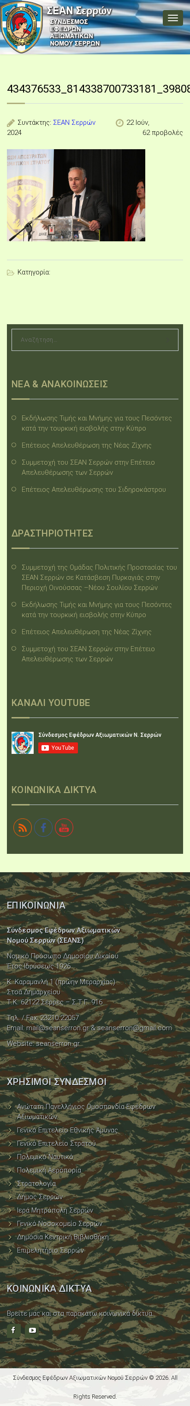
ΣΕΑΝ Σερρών (74, 122)
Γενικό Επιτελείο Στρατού (56, 1143)
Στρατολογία (36, 1183)
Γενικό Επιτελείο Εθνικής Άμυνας (67, 1130)
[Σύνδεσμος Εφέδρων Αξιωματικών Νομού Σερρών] (56, 27)
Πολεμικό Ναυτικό (45, 1157)
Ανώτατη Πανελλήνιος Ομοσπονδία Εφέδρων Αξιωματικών (86, 1112)
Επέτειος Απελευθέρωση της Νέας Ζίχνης (87, 445)
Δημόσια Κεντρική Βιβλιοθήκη (63, 1237)
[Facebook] (14, 1331)
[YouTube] (32, 1331)
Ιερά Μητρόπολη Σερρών (55, 1210)
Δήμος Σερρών (40, 1197)
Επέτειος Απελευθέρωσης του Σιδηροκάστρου (94, 489)
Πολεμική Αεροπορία (49, 1170)
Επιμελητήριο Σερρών (50, 1250)
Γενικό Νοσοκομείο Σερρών (59, 1223)
